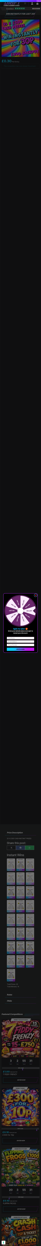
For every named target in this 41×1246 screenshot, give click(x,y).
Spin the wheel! (20, 649)
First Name (10, 635)
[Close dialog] (35, 595)
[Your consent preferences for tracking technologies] (3, 1242)
